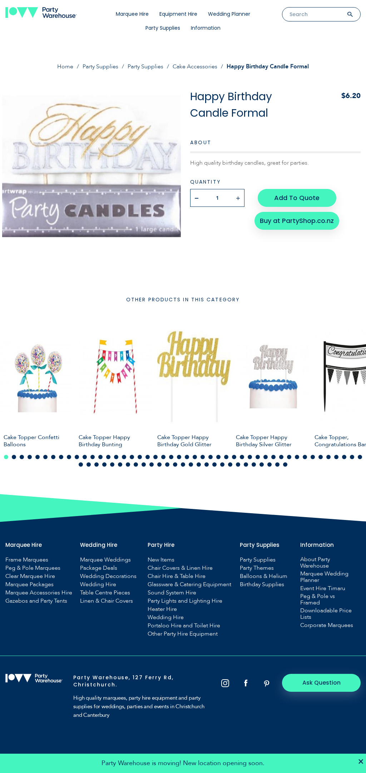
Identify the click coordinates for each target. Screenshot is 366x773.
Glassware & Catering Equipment (189, 584)
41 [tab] (320, 457)
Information (206, 27)
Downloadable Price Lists (326, 613)
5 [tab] (37, 457)
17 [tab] (132, 457)
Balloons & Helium (263, 576)
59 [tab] (175, 464)
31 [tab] (242, 457)
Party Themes (257, 568)
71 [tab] (269, 464)
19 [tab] (147, 457)
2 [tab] (14, 457)
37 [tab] (289, 457)
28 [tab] (218, 457)
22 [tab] (171, 457)
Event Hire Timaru (322, 588)
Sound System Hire (172, 592)
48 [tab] (88, 464)
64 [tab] (214, 464)
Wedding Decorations (108, 576)
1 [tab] (6, 457)
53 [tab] (128, 464)
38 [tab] (297, 457)
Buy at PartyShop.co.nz (297, 220)
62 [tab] (199, 464)
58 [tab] (167, 464)
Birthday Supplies (262, 584)
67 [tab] (238, 464)
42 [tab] (328, 457)
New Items (161, 559)
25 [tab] (195, 457)
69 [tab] (254, 464)
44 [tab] (344, 457)
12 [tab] (92, 457)
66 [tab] (230, 464)
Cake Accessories (195, 67)
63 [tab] (206, 464)
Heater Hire (162, 609)
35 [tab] (273, 457)
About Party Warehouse (315, 562)
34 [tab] (265, 457)
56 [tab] (151, 464)
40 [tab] (313, 457)
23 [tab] (179, 457)
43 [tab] (336, 457)
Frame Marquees (26, 559)
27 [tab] (210, 457)
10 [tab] (77, 457)
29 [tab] (226, 457)
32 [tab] (250, 457)
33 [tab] (258, 457)
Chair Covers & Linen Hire (180, 568)
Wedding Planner (229, 14)
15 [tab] (116, 457)
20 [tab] (155, 457)
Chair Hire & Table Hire (177, 576)
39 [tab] (305, 457)
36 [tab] (281, 457)
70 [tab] (261, 464)
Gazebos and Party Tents (36, 601)
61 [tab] (191, 464)
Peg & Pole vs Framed (317, 599)
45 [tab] (352, 457)
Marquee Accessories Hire (38, 592)
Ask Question (321, 683)
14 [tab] (108, 457)
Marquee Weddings (105, 559)
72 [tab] (277, 464)
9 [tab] (69, 457)
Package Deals (98, 568)
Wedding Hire (98, 584)
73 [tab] (285, 464)
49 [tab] (96, 464)
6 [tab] (45, 457)
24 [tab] (187, 457)
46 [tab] (360, 457)
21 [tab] (163, 457)
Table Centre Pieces (105, 592)
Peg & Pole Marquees (32, 568)
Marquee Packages (29, 584)
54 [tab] (136, 464)
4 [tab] (30, 457)
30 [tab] (234, 457)
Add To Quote (297, 197)
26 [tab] (203, 457)
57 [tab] (159, 464)
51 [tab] (112, 464)
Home (65, 67)
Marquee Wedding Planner (324, 576)
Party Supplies (162, 27)
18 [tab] (140, 457)
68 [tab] (246, 464)
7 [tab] (53, 457)
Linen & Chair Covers (106, 601)
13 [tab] (100, 457)
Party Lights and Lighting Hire (185, 601)
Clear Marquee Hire (30, 576)
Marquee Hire (132, 14)
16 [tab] (124, 457)
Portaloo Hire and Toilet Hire (184, 625)
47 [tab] (81, 464)
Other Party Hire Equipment (183, 634)
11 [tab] (85, 457)
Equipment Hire (178, 14)
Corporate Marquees (326, 625)
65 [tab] (222, 464)
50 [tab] (104, 464)
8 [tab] (61, 457)
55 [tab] (144, 464)
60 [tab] (183, 464)
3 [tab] (22, 457)
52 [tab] (120, 464)
